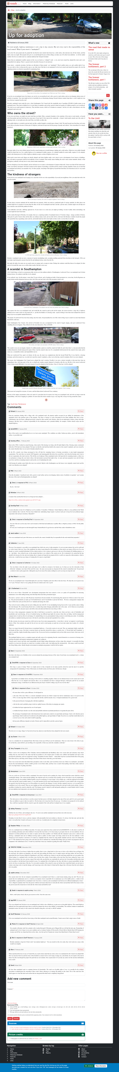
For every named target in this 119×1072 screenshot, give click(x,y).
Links (71, 4)
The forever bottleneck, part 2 (97, 65)
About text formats (12, 1003)
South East (14, 404)
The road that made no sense (99, 48)
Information (13, 1053)
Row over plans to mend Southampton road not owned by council (26, 1027)
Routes (48, 1049)
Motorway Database (49, 4)
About (83, 1049)
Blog (29, 4)
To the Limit (94, 118)
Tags (47, 1051)
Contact (84, 1057)
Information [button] (36, 4)
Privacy (84, 1055)
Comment (9, 989)
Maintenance (22, 404)
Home (24, 4)
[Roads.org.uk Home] (14, 3)
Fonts (66, 4)
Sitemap (84, 1051)
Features (13, 1057)
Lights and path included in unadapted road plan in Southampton (26, 1029)
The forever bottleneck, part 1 (96, 78)
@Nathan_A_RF (38, 1038)
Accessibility (85, 1053)
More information (101, 1066)
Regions (48, 1053)
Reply (81, 411)
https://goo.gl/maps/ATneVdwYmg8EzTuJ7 (20, 815)
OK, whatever (89, 1066)
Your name (10, 982)
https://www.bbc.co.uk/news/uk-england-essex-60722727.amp (24, 500)
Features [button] (59, 4)
